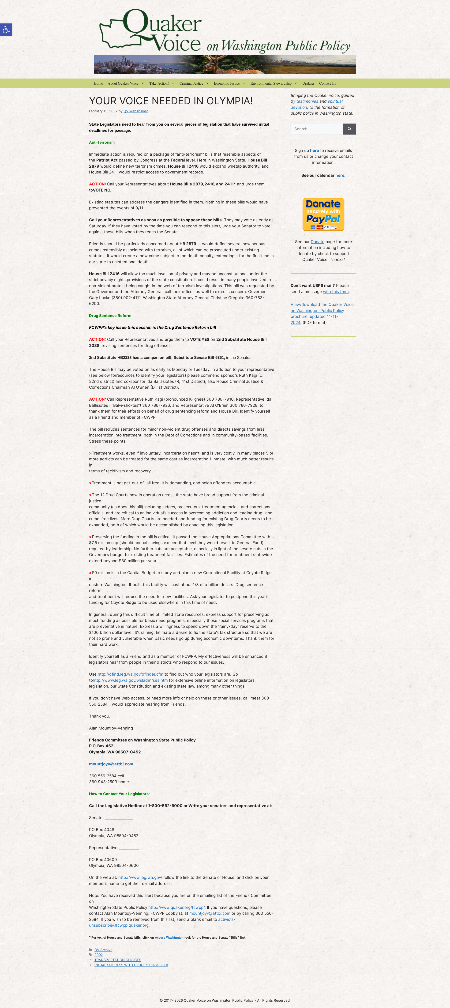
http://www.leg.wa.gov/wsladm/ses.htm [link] (130, 680)
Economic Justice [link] (227, 83)
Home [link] (98, 83)
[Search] (349, 129)
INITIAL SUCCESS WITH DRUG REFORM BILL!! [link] (131, 965)
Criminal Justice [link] (191, 83)
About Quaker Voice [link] (123, 83)
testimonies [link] (307, 101)
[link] (6, 29)
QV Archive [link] (103, 950)
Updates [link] (308, 83)
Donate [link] (317, 241)
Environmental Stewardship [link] (271, 83)
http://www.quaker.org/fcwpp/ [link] (176, 907)
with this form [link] (336, 291)
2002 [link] (98, 955)
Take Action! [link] (159, 83)
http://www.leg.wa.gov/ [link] (140, 877)
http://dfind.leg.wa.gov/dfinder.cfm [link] (130, 674)
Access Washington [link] (169, 937)
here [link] (339, 175)
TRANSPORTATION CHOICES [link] (117, 960)
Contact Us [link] (327, 83)
